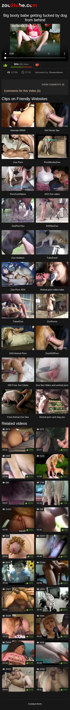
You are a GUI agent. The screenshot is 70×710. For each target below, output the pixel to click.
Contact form (35, 704)
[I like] (5, 65)
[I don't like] (37, 65)
